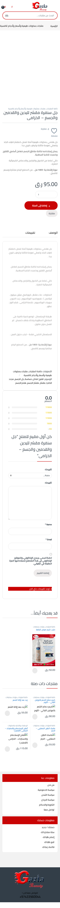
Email (49, 539)
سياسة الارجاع (47, 800)
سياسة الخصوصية (46, 790)
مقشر (42, 383)
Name (48, 524)
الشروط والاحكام (46, 805)
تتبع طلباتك (49, 842)
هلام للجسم (20, 383)
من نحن (50, 785)
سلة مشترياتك (47, 832)
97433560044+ (30, 897)
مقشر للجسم (33, 383)
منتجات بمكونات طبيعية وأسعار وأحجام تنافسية (26, 108)
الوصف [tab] (53, 233)
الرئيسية (54, 26)
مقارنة (44, 129)
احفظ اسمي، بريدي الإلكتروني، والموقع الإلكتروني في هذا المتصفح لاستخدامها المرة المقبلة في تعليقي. (30, 560)
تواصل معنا (49, 810)
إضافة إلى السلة (39, 205)
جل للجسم (19, 379)
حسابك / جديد (48, 827)
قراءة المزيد (35, 670)
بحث (7, 15)
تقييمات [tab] (30, 233)
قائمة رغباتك (48, 847)
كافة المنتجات (52, 108)
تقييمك (48, 469)
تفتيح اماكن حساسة (34, 379)
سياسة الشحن (47, 795)
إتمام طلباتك (48, 837)
